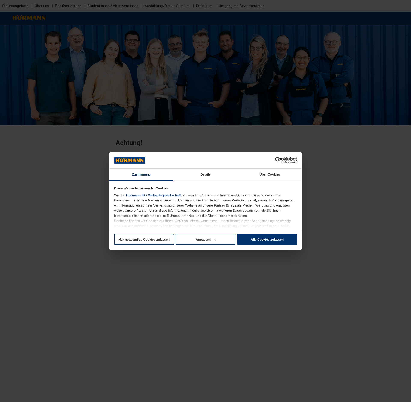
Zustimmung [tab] (141, 174)
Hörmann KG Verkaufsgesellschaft (153, 195)
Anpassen (203, 239)
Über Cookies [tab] (269, 174)
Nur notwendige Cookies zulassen (144, 239)
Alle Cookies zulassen (267, 239)
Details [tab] (205, 174)
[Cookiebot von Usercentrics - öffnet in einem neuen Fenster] (278, 160)
